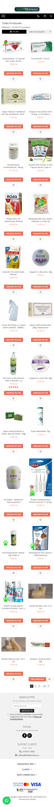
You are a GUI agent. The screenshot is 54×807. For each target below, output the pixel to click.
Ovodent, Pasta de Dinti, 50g (40, 660)
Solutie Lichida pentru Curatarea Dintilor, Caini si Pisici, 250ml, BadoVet (13, 607)
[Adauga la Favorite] (13, 79)
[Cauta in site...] (51, 16)
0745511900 (28, 751)
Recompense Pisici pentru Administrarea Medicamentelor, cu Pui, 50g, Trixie (40, 553)
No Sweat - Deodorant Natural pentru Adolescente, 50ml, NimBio (13, 500)
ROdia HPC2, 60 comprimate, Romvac (13, 220)
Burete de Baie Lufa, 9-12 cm (40, 607)
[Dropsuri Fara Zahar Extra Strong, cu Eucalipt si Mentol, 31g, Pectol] (40, 97)
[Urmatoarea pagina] (48, 686)
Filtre (15, 31)
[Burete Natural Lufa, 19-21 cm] (13, 644)
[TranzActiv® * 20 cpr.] (40, 47)
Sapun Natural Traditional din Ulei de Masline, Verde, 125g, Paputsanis (13, 112)
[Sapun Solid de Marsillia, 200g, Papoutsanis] (40, 310)
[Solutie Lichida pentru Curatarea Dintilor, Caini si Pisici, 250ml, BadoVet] (13, 591)
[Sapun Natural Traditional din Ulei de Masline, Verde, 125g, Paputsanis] (13, 97)
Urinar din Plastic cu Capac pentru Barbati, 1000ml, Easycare (13, 326)
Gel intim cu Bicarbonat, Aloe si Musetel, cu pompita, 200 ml (13, 379)
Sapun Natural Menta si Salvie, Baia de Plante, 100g (14, 432)
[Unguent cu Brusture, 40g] (40, 257)
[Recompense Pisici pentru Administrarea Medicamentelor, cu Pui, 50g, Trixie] (40, 538)
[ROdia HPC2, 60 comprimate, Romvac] (13, 204)
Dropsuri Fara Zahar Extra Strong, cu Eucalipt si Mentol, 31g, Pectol (40, 112)
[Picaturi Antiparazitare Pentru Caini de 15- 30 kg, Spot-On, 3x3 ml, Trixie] (40, 477)
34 (44, 686)
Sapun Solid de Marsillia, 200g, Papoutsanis (41, 326)
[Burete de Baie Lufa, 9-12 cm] (40, 591)
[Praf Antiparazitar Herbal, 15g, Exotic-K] (13, 538)
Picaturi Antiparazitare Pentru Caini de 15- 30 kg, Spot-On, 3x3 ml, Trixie (40, 500)
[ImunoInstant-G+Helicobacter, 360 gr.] (13, 150)
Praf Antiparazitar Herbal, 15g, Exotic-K (13, 553)
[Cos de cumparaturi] (45, 16)
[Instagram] (29, 735)
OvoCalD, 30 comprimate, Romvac (13, 273)
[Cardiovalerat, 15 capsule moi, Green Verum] (13, 47)
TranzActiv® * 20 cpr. (40, 58)
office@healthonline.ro (28, 755)
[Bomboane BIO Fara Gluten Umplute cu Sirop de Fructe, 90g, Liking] (40, 203)
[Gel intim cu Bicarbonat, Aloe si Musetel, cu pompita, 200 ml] (13, 363)
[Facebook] (24, 735)
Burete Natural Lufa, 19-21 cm (13, 660)
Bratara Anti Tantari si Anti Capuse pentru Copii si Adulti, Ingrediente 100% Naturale (40, 166)
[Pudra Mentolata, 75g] (40, 416)
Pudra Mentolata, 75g (40, 431)
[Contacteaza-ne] (38, 16)
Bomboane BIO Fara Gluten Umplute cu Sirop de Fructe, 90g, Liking (40, 220)
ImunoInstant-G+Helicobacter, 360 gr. (13, 166)
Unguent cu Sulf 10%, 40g (40, 378)
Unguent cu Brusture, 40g (40, 272)
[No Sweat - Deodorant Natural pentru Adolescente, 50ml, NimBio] (13, 477)
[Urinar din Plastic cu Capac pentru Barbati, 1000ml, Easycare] (13, 310)
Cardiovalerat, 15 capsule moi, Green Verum (13, 59)
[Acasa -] (27, 9)
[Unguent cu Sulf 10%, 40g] (40, 363)
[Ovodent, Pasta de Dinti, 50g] (40, 644)
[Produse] (3, 17)
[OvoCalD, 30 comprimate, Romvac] (13, 257)
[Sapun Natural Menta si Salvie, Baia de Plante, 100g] (13, 416)
